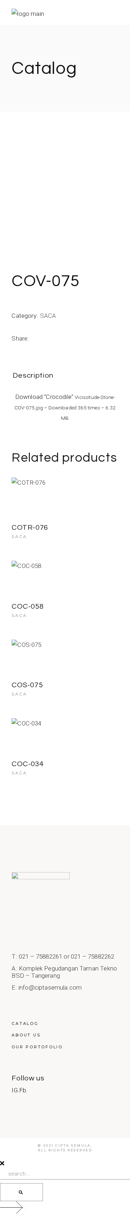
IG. (15, 1090)
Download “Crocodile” (65, 407)
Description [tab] (33, 375)
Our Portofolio (37, 1046)
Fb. (23, 1090)
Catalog (25, 1023)
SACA (48, 315)
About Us (26, 1035)
